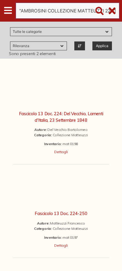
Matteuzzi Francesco (67, 223)
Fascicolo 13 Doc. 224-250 (61, 213)
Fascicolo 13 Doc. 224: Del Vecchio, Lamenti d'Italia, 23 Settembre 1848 (61, 117)
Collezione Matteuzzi (70, 135)
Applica (102, 46)
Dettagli (61, 152)
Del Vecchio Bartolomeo (67, 129)
